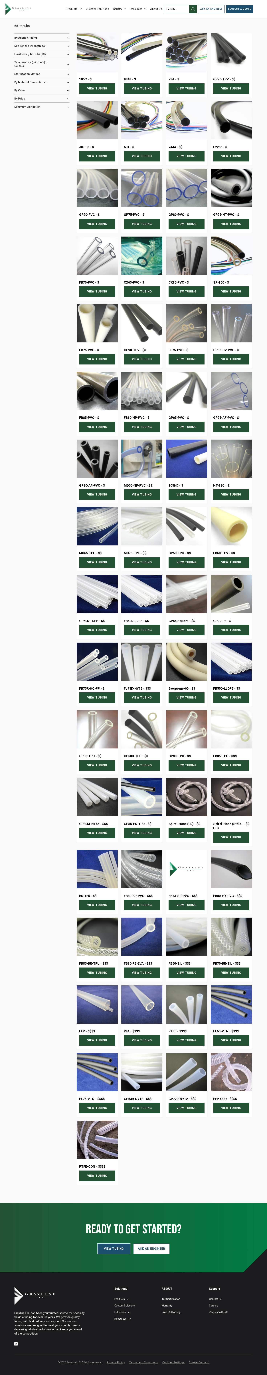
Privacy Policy (116, 1362)
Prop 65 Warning (171, 1312)
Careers (213, 1305)
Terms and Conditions (143, 1362)
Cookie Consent (199, 1362)
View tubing (97, 88)
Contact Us (215, 1299)
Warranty (167, 1305)
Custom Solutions (97, 8)
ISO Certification (171, 1299)
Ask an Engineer (151, 1248)
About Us (156, 8)
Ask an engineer (211, 9)
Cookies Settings (173, 1362)
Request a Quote (239, 9)
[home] (18, 9)
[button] (119, 9)
